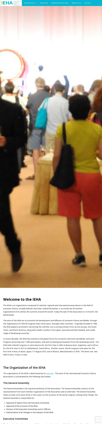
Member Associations (59, 3)
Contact (87, 3)
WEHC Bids (44, 3)
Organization (29, 3)
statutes (49, 373)
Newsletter (76, 3)
